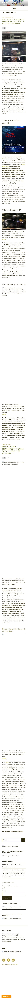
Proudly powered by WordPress (10, 964)
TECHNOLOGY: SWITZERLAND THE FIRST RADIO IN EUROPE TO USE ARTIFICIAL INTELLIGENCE (13, 875)
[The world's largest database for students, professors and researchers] (14, 909)
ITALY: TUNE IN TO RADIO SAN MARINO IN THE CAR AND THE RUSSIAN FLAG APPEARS (13, 21)
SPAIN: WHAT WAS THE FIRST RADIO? (13, 870)
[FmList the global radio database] (11, 918)
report (7, 762)
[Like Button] (4, 28)
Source (14, 152)
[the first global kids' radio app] (11, 856)
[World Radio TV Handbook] (10, 846)
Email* (4, 891)
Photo (4, 239)
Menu (14, 8)
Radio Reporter (12, 2)
